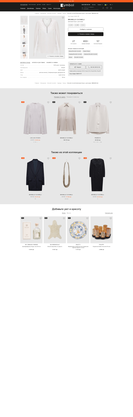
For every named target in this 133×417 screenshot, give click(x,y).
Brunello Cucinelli (76, 19)
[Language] (106, 5)
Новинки (22, 8)
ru (110, 4)
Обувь (44, 8)
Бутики (94, 4)
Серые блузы (86, 51)
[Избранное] (107, 8)
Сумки (50, 8)
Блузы (70, 57)
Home (43, 4)
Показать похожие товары (56, 56)
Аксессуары (56, 8)
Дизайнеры (30, 8)
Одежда (38, 8)
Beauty (49, 4)
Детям (39, 4)
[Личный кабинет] (103, 8)
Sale (63, 8)
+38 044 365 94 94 (95, 67)
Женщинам (23, 4)
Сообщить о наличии (86, 29)
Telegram (78, 67)
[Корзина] (111, 8)
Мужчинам (32, 4)
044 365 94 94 (86, 4)
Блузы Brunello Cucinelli (75, 51)
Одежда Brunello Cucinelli (75, 54)
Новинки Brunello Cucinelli (90, 54)
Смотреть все (109, 213)
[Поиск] (82, 8)
